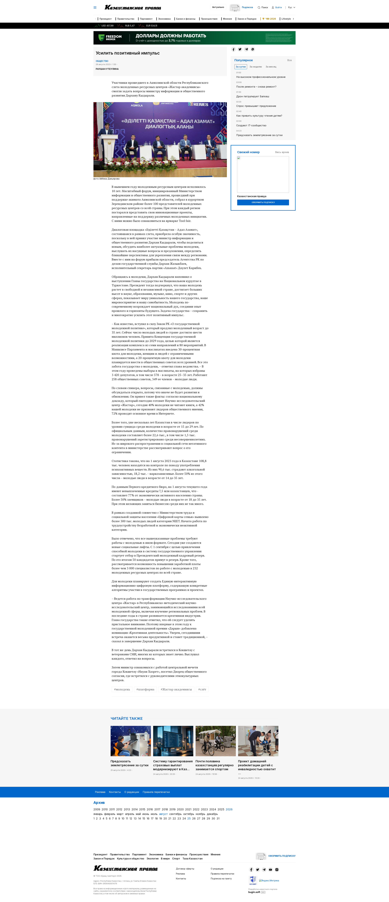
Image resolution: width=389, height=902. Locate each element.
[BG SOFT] (262, 890)
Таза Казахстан (192, 858)
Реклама (100, 791)
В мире (165, 858)
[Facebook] (233, 49)
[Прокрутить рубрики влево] (95, 19)
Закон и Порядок (247, 18)
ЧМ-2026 (271, 18)
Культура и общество (130, 858)
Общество (102, 61)
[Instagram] (276, 869)
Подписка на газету (221, 878)
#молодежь (122, 689)
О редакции (131, 791)
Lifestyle (286, 18)
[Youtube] (270, 869)
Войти (278, 7)
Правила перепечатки (156, 791)
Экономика (164, 18)
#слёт (202, 689)
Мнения (227, 18)
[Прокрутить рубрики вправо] (293, 19)
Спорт (176, 858)
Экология (152, 858)
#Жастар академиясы (176, 689)
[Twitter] (240, 49)
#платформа (145, 689)
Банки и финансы (185, 18)
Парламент (146, 18)
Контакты (115, 791)
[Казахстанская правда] (133, 7)
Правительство (125, 18)
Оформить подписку (263, 202)
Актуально (218, 7)
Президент (106, 18)
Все (289, 60)
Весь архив (282, 152)
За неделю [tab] (256, 66)
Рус (290, 7)
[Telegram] (246, 49)
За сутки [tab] (241, 66)
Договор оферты (185, 868)
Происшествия (209, 18)
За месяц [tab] (271, 66)
